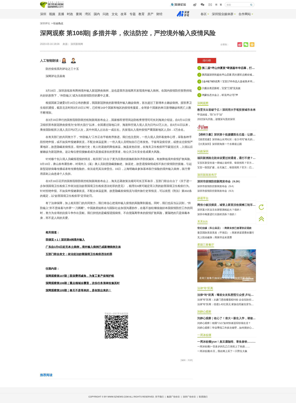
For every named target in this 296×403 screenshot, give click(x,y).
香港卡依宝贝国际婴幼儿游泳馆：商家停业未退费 (224, 232)
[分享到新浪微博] (240, 44)
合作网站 (244, 14)
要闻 (79, 14)
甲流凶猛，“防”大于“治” (210, 114)
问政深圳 (202, 151)
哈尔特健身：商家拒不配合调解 (214, 228)
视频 (52, 14)
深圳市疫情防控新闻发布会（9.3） (216, 191)
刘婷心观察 (204, 311)
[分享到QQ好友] (253, 44)
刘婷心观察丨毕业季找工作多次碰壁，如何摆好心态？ (226, 327)
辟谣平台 (202, 198)
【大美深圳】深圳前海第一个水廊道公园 (219, 144)
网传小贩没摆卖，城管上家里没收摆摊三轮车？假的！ (226, 204)
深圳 (43, 14)
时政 (70, 14)
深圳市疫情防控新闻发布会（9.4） (216, 186)
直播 (61, 14)
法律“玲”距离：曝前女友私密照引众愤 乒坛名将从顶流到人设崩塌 (226, 294)
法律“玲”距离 (205, 288)
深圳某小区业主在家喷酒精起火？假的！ (219, 209)
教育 (141, 14)
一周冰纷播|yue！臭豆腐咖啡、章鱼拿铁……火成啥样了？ (226, 341)
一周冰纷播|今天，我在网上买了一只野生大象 (222, 351)
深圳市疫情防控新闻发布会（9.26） (219, 181)
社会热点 (58, 23)
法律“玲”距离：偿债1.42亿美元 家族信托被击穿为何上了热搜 (226, 304)
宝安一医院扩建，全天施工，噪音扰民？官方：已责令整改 (226, 167)
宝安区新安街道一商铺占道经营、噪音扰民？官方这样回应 (226, 163)
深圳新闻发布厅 (207, 174)
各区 (204, 14)
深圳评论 (45, 23)
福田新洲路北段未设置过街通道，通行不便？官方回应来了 (226, 158)
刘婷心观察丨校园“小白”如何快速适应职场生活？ (224, 323)
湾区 (88, 14)
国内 (97, 14)
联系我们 (203, 396)
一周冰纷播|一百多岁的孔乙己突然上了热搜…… (223, 346)
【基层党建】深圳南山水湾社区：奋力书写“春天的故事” (226, 139)
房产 (150, 14)
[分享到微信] (247, 44)
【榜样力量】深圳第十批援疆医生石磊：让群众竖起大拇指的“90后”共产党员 (226, 134)
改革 (124, 14)
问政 (106, 14)
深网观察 (202, 103)
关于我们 (159, 396)
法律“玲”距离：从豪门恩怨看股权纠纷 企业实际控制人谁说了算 (226, 299)
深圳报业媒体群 (222, 14)
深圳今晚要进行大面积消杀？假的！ (217, 214)
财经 (159, 14)
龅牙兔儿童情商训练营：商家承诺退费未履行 (222, 237)
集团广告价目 (173, 396)
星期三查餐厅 (205, 244)
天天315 (202, 221)
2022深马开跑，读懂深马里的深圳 (216, 119)
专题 (133, 14)
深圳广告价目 (189, 396)
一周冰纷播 (204, 335)
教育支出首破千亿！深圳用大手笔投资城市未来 (226, 109)
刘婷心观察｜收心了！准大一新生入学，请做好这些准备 (226, 318)
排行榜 (207, 60)
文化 (115, 14)
